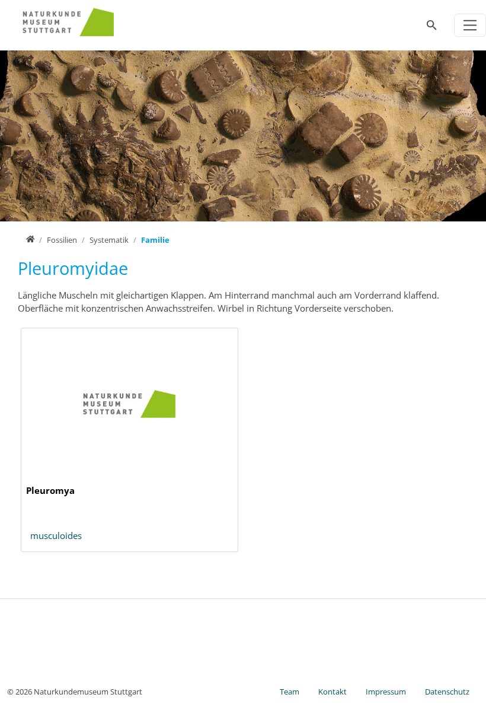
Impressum (386, 691)
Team (289, 691)
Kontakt (332, 691)
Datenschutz (447, 691)
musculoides (56, 535)
